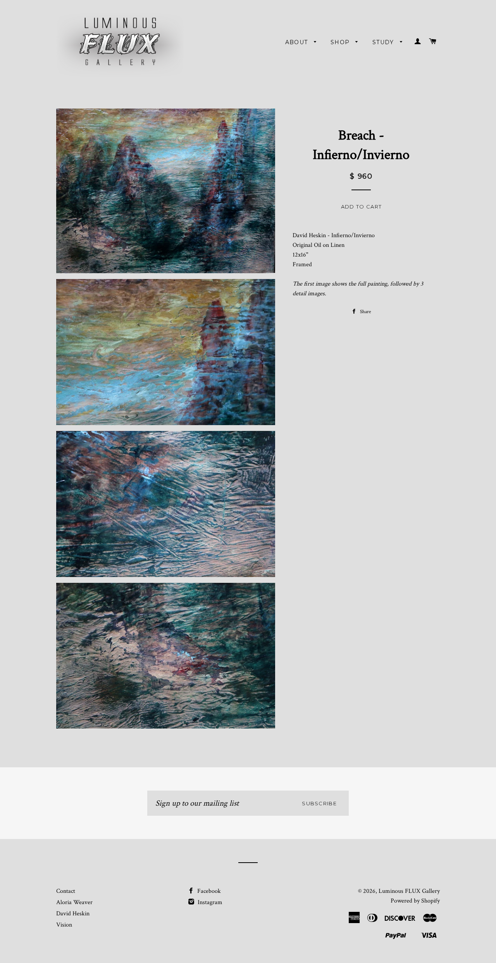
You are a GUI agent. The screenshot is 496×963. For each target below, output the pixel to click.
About (297, 42)
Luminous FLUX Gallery (409, 891)
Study (384, 42)
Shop (341, 42)
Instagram (209, 902)
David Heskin (73, 914)
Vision (64, 925)
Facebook (208, 891)
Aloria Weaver (74, 902)
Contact (65, 891)
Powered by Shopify (415, 901)
